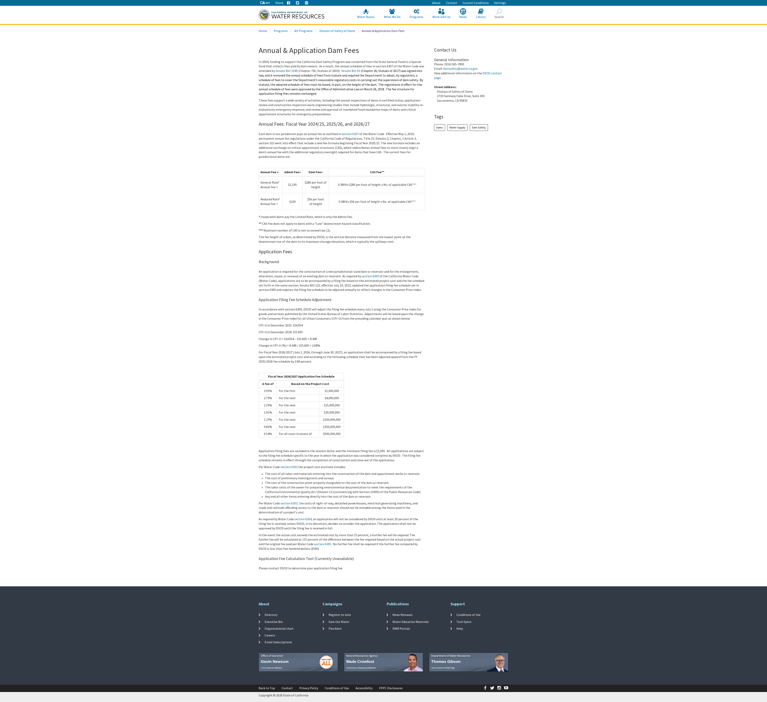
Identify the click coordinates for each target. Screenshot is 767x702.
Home (263, 31)
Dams (439, 127)
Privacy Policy (308, 688)
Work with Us (441, 17)
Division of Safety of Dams (337, 31)
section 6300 (370, 276)
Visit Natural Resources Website (361, 667)
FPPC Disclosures (391, 688)
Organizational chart (279, 628)
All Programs (303, 31)
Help (459, 628)
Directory (271, 615)
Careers (270, 635)
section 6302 (289, 467)
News (463, 17)
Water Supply (457, 127)
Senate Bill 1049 (287, 71)
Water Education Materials (410, 621)
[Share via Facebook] (288, 3)
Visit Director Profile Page (443, 667)
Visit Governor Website (271, 667)
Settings (500, 3)
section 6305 (322, 544)
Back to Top (267, 688)
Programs (416, 17)
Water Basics (366, 17)
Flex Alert (335, 628)
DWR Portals (401, 628)
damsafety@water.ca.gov (460, 69)
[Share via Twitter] (297, 3)
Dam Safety (479, 127)
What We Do (392, 17)
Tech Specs (463, 621)
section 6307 (350, 134)
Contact (451, 3)
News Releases (402, 615)
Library (481, 17)
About (436, 3)
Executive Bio (274, 621)
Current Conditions (476, 3)
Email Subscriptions (278, 642)
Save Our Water (339, 621)
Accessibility (364, 688)
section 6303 (289, 503)
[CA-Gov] (265, 3)
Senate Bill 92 (350, 71)
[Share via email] (306, 3)
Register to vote (340, 615)
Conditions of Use (468, 615)
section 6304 (303, 519)
